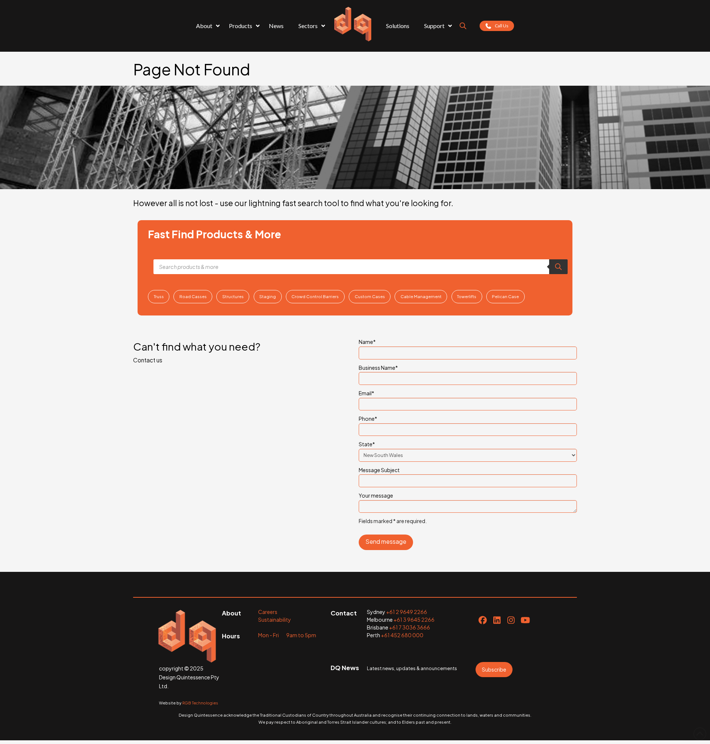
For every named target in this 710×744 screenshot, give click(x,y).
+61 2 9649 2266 (406, 611)
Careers (267, 611)
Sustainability (274, 619)
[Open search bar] (463, 26)
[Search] (558, 266)
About (231, 613)
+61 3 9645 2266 (414, 619)
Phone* (368, 418)
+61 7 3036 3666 (409, 627)
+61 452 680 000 (402, 635)
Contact (344, 613)
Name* (367, 341)
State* (367, 444)
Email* (366, 393)
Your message (376, 495)
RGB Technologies (200, 702)
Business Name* (378, 367)
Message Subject (379, 470)
